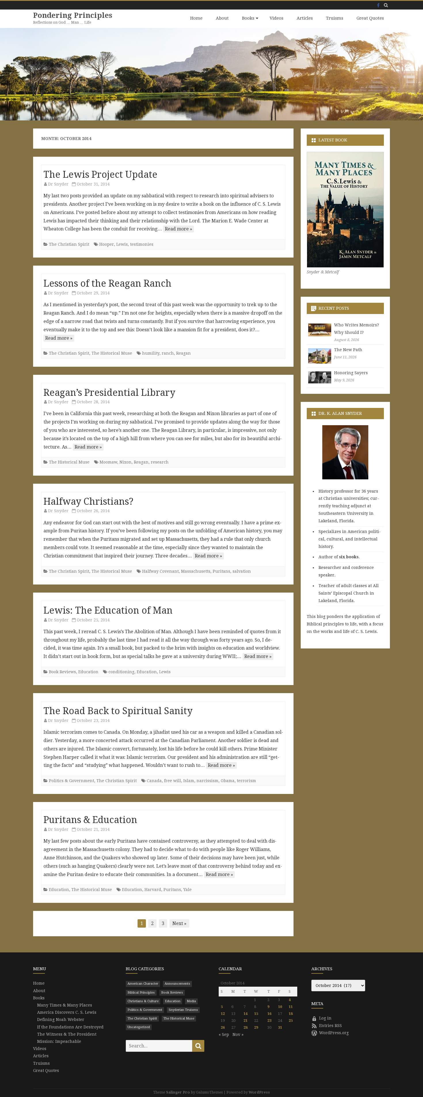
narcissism (207, 780)
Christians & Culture (143, 1001)
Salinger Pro (178, 1092)
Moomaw (108, 462)
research (160, 462)
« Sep (224, 1034)
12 (223, 1013)
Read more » (178, 229)
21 (245, 1020)
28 (245, 1027)
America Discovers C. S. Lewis (66, 1012)
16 (269, 1013)
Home (196, 18)
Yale (187, 889)
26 (223, 1027)
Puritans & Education (90, 819)
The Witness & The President (66, 1034)
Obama (228, 780)
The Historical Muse (112, 353)
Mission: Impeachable (59, 1041)
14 (245, 1013)
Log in (325, 1018)
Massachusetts (195, 571)
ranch (168, 353)
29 (256, 1027)
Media (191, 1001)
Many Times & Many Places (64, 1005)
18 (291, 1013)
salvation (242, 571)
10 (280, 1007)
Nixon (125, 462)
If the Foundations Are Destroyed (70, 1027)
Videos (276, 18)
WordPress (259, 1092)
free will (172, 780)
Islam (188, 780)
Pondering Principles (72, 15)
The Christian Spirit (69, 244)
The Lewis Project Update (100, 174)
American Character (142, 984)
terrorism (246, 780)
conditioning (121, 671)
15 (256, 1013)
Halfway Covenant (160, 571)
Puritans (221, 571)
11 (291, 1007)
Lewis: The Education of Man (108, 610)
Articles (305, 18)
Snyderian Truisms (183, 1010)
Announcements (177, 984)
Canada (154, 780)
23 (269, 1020)
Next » (179, 923)
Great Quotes (370, 18)
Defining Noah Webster (60, 1019)
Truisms (334, 18)
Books (248, 18)
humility (150, 353)
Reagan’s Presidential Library (109, 392)
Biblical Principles (141, 992)
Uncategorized (138, 1027)
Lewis (122, 244)
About (222, 18)
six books (349, 557)
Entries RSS (330, 1025)
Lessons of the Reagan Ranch (107, 283)
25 (291, 1020)
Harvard (152, 889)
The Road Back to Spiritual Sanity (118, 711)
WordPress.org (334, 1032)
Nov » (238, 1034)
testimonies (141, 244)
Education (88, 671)
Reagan (183, 353)
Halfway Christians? (88, 501)
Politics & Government (71, 780)
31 (280, 1027)
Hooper (106, 244)
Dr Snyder (58, 184)
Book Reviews (62, 671)
